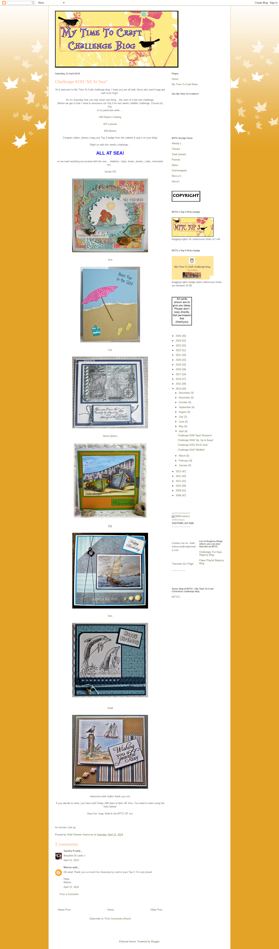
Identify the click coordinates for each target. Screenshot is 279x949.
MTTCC (176, 596)
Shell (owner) (179, 154)
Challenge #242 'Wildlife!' (191, 449)
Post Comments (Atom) (118, 918)
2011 (179, 481)
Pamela (176, 159)
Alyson (175, 181)
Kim (110, 616)
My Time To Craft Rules (185, 84)
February (184, 460)
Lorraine (112, 124)
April (181, 431)
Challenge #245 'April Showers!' (195, 435)
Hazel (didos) (110, 436)
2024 (179, 340)
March (182, 455)
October (183, 402)
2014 (179, 388)
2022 (179, 350)
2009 (179, 490)
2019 (179, 364)
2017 (179, 374)
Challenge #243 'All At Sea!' (193, 444)
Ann (110, 259)
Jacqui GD (110, 171)
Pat (110, 525)
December (185, 392)
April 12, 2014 (71, 860)
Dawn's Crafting (112, 117)
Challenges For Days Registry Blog (210, 553)
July (181, 416)
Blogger (155, 941)
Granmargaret (179, 170)
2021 (179, 355)
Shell (110, 708)
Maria (175, 165)
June (182, 421)
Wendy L (176, 143)
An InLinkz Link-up (65, 827)
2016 (179, 379)
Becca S (176, 176)
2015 (179, 383)
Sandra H (69, 850)
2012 (179, 476)
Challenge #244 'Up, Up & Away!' (196, 440)
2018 (179, 369)
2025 (179, 335)
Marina (112, 130)
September (185, 407)
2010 (179, 485)
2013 (179, 471)
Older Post (156, 909)
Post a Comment (69, 894)
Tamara (176, 148)
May (181, 426)
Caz (110, 349)
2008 (179, 495)
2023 (179, 345)
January (183, 465)
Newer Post (64, 909)
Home (110, 909)
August (183, 412)
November (185, 397)
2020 (179, 359)
